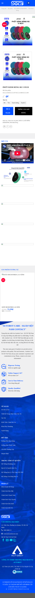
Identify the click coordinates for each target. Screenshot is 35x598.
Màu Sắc (5, 100)
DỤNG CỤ (21, 120)
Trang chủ (3, 8)
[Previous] (4, 47)
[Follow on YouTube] (11, 540)
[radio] (4, 102)
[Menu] (2, 3)
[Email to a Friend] (10, 126)
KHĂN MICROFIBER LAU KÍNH (11, 307)
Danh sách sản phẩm (13, 120)
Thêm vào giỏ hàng (23, 111)
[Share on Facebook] (7, 126)
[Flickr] (15, 540)
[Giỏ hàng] (28, 3)
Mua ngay (8, 111)
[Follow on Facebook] (3, 540)
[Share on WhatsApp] (4, 126)
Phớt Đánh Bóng (14, 122)
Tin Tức (3, 418)
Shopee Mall (5, 453)
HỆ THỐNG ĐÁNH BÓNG (20, 8)
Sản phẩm (10, 8)
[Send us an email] (7, 540)
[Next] (9, 47)
